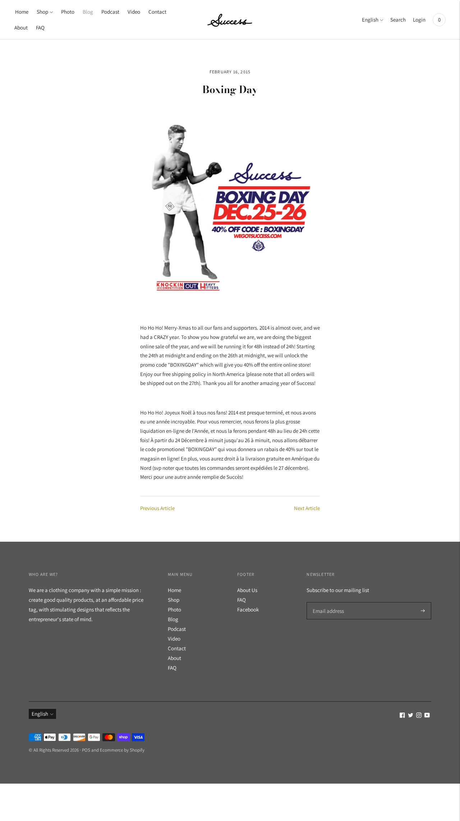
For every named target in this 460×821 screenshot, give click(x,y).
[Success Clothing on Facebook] (402, 715)
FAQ (40, 27)
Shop (42, 11)
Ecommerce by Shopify (122, 750)
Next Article (307, 508)
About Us (247, 590)
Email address (327, 602)
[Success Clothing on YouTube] (427, 715)
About (21, 27)
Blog (88, 11)
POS (86, 750)
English (370, 19)
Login (419, 19)
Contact (157, 11)
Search (398, 19)
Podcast (110, 11)
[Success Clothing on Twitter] (410, 715)
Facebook (248, 609)
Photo (67, 11)
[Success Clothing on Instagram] (419, 715)
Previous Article (157, 508)
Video (134, 11)
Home (21, 11)
